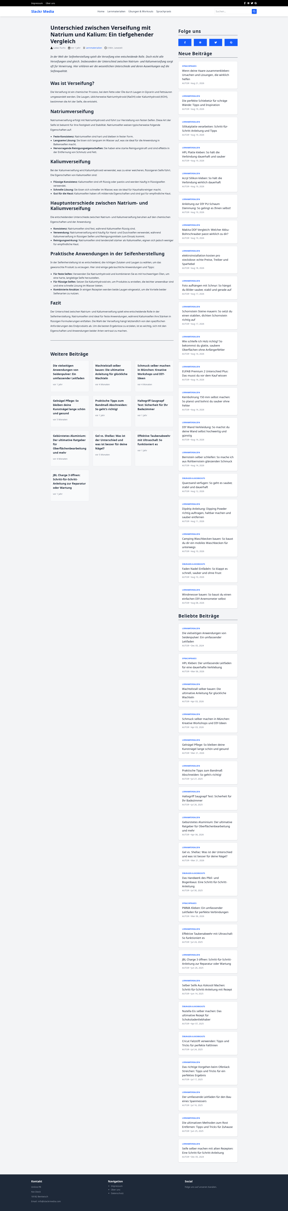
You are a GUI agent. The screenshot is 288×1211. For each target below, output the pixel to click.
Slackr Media (42, 11)
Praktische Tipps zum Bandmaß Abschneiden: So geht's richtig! (111, 405)
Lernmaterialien (116, 11)
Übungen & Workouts (140, 11)
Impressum (37, 3)
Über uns (50, 3)
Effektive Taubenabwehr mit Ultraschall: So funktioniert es (154, 440)
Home (101, 11)
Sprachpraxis (163, 11)
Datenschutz (117, 1193)
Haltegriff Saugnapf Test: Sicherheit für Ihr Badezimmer (153, 405)
